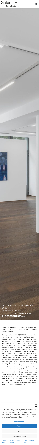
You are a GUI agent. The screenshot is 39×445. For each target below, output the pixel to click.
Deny (19, 431)
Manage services (19, 421)
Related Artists (21, 316)
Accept (19, 426)
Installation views (23, 314)
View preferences (19, 436)
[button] (36, 405)
